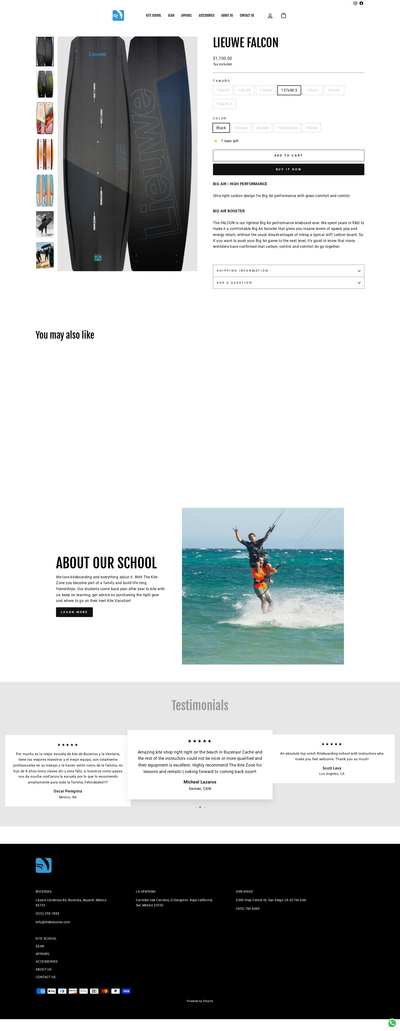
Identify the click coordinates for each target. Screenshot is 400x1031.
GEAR (171, 15)
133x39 (244, 90)
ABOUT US (227, 15)
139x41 (312, 90)
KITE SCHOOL (153, 15)
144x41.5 (224, 104)
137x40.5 (289, 90)
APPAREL (186, 15)
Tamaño (222, 81)
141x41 (334, 90)
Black (221, 128)
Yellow (311, 128)
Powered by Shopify (200, 1001)
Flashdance (287, 128)
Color (220, 118)
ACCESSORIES (206, 15)
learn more (74, 612)
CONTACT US (247, 15)
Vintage (241, 128)
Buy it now (289, 169)
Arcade (263, 128)
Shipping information (243, 270)
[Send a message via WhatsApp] (392, 1023)
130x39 (222, 90)
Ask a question (234, 282)
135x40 (266, 90)
